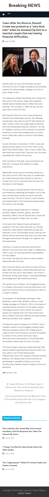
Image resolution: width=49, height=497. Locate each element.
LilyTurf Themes (24, 493)
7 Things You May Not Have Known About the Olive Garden (22, 448)
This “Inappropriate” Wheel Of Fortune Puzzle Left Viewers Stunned (24, 464)
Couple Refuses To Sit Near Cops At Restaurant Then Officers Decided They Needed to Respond (24, 387)
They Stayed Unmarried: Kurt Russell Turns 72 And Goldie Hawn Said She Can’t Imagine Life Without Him (25, 399)
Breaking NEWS (24, 5)
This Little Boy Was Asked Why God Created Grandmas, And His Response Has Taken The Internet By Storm (22, 431)
